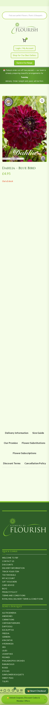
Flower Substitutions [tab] (33, 442)
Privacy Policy (9, 592)
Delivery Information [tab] (16, 432)
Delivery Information (13, 568)
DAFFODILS (7, 626)
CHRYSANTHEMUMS (11, 623)
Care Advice (8, 585)
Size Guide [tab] (38, 432)
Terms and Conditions (13, 595)
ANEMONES (7, 616)
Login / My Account (25, 48)
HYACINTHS (7, 640)
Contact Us (8, 561)
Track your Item (10, 571)
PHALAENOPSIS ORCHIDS (13, 661)
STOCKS (5, 671)
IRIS (4, 647)
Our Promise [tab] (11, 442)
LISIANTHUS (7, 654)
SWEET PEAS (7, 678)
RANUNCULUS (8, 664)
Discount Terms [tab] (11, 463)
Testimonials (9, 575)
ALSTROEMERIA (9, 613)
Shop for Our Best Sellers (24, 55)
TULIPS (5, 681)
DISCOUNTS (7, 565)
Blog (4, 589)
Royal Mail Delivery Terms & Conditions (22, 599)
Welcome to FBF (10, 558)
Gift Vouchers (9, 582)
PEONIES (6, 657)
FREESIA (5, 633)
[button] (42, 100)
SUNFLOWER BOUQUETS (13, 674)
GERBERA (6, 637)
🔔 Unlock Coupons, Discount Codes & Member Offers (23, 699)
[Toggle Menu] (24, 62)
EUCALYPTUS (8, 630)
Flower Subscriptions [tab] (24, 453)
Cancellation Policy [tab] (35, 463)
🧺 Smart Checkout (36, 691)
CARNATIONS (8, 619)
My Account (8, 578)
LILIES (4, 650)
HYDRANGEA (8, 644)
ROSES (5, 668)
